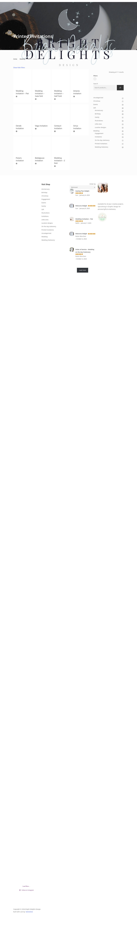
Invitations (45, 216)
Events (44, 203)
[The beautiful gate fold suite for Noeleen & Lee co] (26, 372)
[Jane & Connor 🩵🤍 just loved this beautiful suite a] (17, 200)
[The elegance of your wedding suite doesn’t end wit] (26, 247)
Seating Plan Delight (82, 191)
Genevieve (29, 912)
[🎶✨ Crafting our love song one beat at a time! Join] (26, 589)
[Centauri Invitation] (61, 113)
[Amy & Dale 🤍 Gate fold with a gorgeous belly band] (17, 383)
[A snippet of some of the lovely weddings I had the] (35, 771)
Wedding (45, 237)
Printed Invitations (48, 230)
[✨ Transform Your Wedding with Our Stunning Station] (35, 646)
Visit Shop (46, 184)
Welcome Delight (81, 206)
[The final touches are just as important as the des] (26, 793)
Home (15, 59)
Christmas (45, 196)
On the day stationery (49, 226)
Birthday (44, 192)
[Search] (120, 87)
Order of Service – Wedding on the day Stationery (84, 250)
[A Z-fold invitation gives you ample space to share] (35, 424)
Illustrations (46, 213)
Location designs (47, 223)
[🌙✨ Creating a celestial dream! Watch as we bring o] (35, 249)
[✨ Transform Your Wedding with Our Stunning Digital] (17, 820)
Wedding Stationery (48, 240)
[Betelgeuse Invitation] (41, 145)
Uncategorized (46, 233)
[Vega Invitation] (41, 113)
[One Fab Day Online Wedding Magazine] (102, 223)
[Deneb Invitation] (22, 113)
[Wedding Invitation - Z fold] (61, 145)
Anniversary (46, 189)
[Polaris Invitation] (22, 145)
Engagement (46, 199)
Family (44, 206)
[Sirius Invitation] (80, 113)
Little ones (45, 220)
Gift (43, 209)
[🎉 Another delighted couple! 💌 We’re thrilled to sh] (17, 587)
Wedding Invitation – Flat (84, 219)
